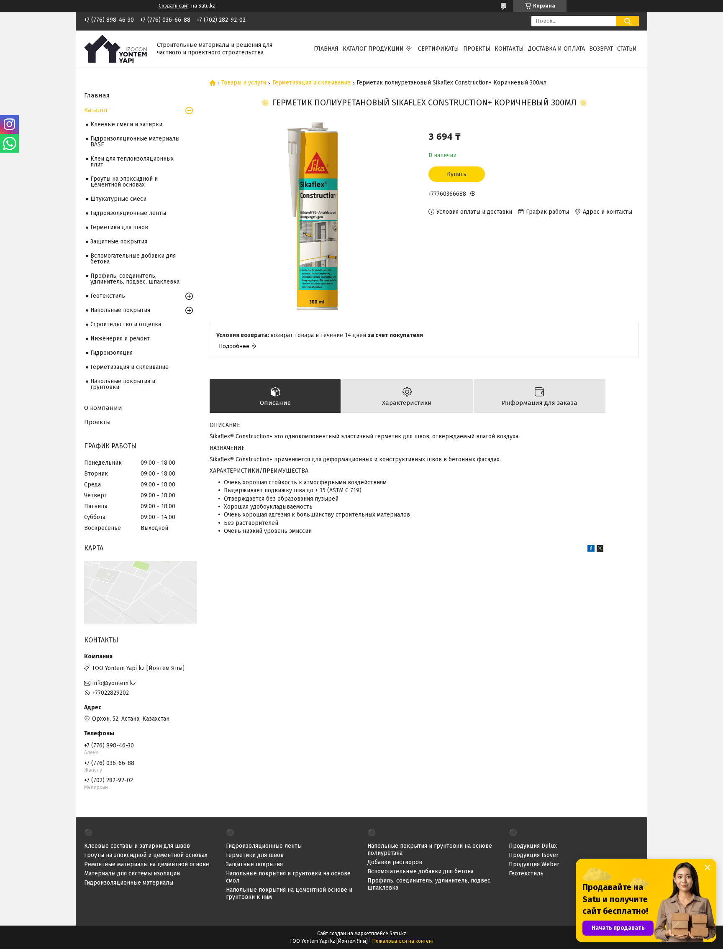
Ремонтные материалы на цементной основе (146, 864)
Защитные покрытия (118, 241)
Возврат (601, 48)
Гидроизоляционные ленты (128, 213)
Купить (457, 174)
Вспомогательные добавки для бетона (133, 258)
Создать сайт (174, 6)
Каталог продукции (373, 48)
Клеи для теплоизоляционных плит (132, 161)
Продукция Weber (534, 864)
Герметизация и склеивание (311, 83)
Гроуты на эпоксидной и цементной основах (124, 181)
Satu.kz (398, 933)
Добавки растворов (394, 862)
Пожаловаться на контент (403, 941)
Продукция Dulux (533, 845)
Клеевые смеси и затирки (126, 124)
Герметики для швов (119, 227)
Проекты (476, 48)
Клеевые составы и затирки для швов (137, 845)
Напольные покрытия (120, 310)
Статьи (627, 48)
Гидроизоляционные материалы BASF (134, 141)
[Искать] (627, 21)
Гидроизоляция (111, 352)
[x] (600, 549)
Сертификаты (438, 48)
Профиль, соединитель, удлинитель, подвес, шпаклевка (134, 278)
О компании (103, 408)
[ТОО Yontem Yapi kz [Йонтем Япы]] (115, 48)
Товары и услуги (243, 83)
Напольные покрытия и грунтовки (122, 384)
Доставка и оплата (556, 48)
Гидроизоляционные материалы (128, 882)
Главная (326, 48)
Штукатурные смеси (118, 198)
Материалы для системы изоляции (132, 873)
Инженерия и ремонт (120, 338)
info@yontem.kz (114, 683)
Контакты (509, 48)
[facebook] (591, 549)
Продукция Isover (534, 855)
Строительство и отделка (125, 324)
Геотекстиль (107, 295)
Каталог (96, 110)
